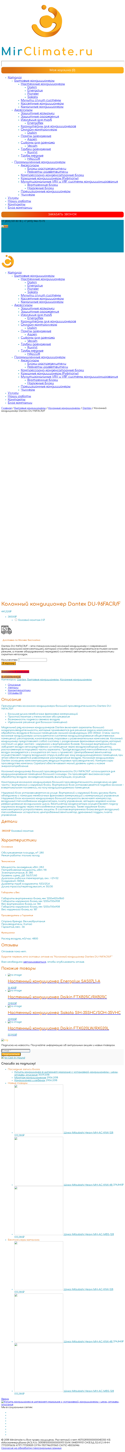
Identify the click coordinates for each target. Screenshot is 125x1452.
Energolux (35, 90)
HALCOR (33, 158)
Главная (6, 408)
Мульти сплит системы (41, 100)
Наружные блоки (40, 188)
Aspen (32, 139)
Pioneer (33, 93)
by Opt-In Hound (15, 1057)
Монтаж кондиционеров (30, 1077)
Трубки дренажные (36, 149)
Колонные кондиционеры (64, 408)
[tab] (66, 684)
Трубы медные (32, 155)
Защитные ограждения (40, 116)
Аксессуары (23, 110)
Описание (14, 684)
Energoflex (35, 123)
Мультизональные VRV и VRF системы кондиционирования (69, 181)
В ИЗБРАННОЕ (11, 676)
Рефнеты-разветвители (47, 171)
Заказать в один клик (15, 671)
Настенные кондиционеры (43, 84)
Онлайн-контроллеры (39, 129)
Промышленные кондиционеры (39, 162)
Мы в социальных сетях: (17, 229)
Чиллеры (28, 194)
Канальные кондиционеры (42, 106)
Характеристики (19, 690)
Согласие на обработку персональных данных (31, 1448)
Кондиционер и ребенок (29, 1080)
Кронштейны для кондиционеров (48, 126)
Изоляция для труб (36, 119)
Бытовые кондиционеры (34, 80)
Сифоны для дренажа (38, 142)
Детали (13, 687)
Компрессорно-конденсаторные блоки (52, 175)
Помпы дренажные (36, 136)
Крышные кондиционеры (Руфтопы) (49, 178)
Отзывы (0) (15, 693)
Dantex (87, 408)
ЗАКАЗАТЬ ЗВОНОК (62, 214)
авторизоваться (34, 962)
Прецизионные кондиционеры (45, 191)
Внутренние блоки (42, 184)
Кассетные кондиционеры (42, 103)
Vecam (32, 145)
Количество (9, 660)
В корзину (8, 663)
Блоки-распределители (46, 168)
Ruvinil (32, 152)
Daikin (32, 87)
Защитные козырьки (38, 113)
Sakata (32, 97)
